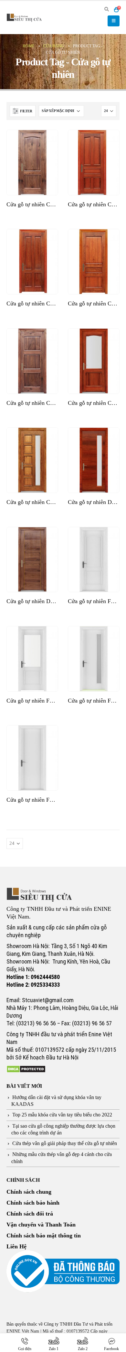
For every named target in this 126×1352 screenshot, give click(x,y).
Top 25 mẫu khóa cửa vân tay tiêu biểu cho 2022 (62, 1114)
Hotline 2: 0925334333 (33, 984)
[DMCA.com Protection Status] (26, 1068)
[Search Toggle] (106, 9)
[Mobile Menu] (114, 20)
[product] (32, 162)
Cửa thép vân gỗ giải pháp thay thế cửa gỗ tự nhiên (64, 1143)
